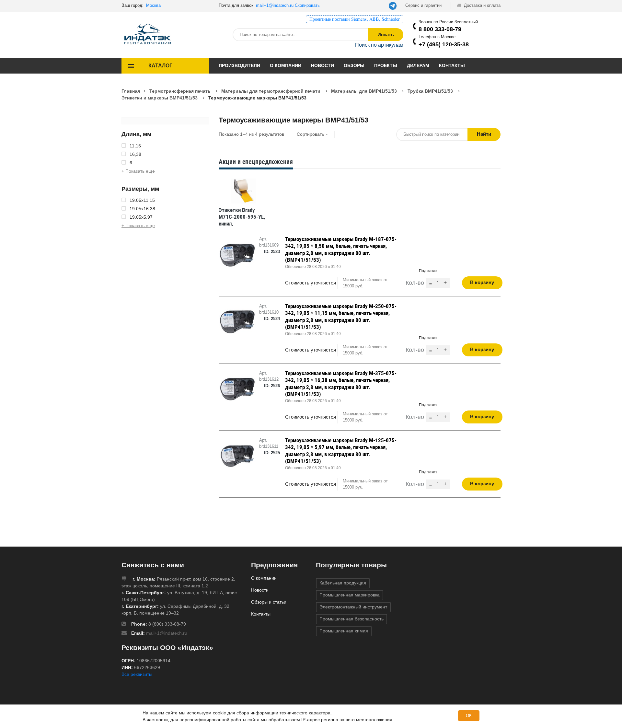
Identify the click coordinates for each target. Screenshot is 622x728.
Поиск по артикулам (379, 45)
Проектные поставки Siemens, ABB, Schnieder (354, 19)
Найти (484, 134)
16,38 (135, 154)
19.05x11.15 (142, 200)
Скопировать (307, 5)
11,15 (135, 145)
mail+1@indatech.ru (275, 5)
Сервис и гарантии (423, 5)
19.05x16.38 (142, 208)
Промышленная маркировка (349, 594)
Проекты (385, 65)
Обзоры (354, 65)
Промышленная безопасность (351, 618)
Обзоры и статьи (268, 602)
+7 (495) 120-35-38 (444, 44)
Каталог (160, 65)
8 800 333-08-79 (440, 29)
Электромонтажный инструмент (353, 606)
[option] (244, 204)
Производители (239, 65)
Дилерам (418, 65)
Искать (385, 34)
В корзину (482, 282)
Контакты (452, 65)
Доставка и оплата (482, 5)
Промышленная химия (343, 630)
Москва (153, 5)
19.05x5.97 (141, 217)
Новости (322, 65)
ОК (469, 715)
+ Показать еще (138, 171)
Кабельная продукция (342, 582)
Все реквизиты (136, 674)
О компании (285, 65)
